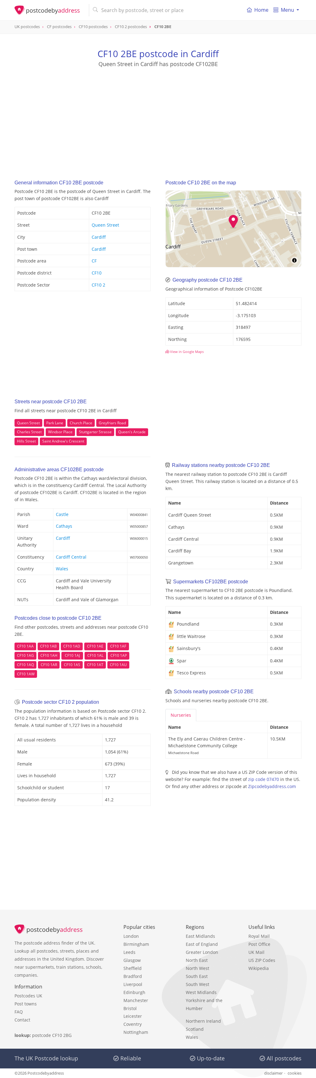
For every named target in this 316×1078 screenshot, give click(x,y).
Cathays (64, 526)
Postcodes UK (28, 996)
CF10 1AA (25, 646)
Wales (62, 569)
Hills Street (26, 441)
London (131, 936)
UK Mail (256, 952)
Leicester (132, 1016)
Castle (62, 514)
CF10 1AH (48, 655)
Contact (22, 1020)
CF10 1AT (95, 664)
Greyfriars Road (112, 423)
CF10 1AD (71, 646)
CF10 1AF (118, 646)
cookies (294, 1073)
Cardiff (99, 237)
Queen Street (105, 225)
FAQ (19, 1012)
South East (197, 976)
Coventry (132, 1024)
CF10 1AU (118, 664)
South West (197, 984)
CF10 (97, 273)
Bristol (130, 1008)
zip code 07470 (263, 779)
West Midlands (201, 992)
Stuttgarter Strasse (95, 431)
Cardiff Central (71, 557)
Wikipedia (258, 968)
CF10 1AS (72, 664)
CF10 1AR (49, 664)
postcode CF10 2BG (52, 1035)
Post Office (259, 944)
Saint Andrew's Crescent (63, 441)
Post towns (26, 1004)
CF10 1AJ (72, 655)
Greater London (202, 952)
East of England (202, 944)
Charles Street (29, 431)
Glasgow (132, 960)
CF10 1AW (26, 674)
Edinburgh (134, 992)
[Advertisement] (158, 117)
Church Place (81, 423)
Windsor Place (60, 431)
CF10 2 (98, 285)
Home (261, 9)
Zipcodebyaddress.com (272, 786)
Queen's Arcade (132, 431)
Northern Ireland (203, 1021)
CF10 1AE (95, 646)
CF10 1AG (25, 655)
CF (94, 261)
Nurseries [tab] (181, 715)
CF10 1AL (95, 655)
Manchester (135, 1000)
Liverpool (132, 984)
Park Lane (54, 423)
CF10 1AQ (25, 664)
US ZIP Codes (261, 960)
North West (197, 968)
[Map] (233, 229)
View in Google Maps (186, 351)
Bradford (132, 976)
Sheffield (132, 968)
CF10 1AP (118, 655)
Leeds (129, 952)
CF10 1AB (48, 646)
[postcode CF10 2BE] (49, 10)
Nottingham (135, 1032)
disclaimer (273, 1073)
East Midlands (200, 936)
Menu (287, 9)
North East (197, 960)
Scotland (195, 1029)
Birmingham (136, 944)
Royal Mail (259, 936)
